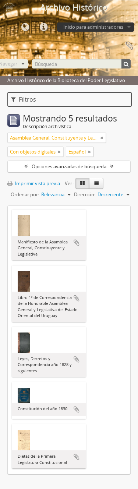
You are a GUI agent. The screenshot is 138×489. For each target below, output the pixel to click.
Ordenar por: (25, 194)
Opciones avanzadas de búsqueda (69, 166)
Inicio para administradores (93, 27)
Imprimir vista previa (37, 183)
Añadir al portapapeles (76, 242)
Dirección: (84, 194)
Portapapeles (129, 45)
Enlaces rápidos (43, 27)
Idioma (25, 27)
